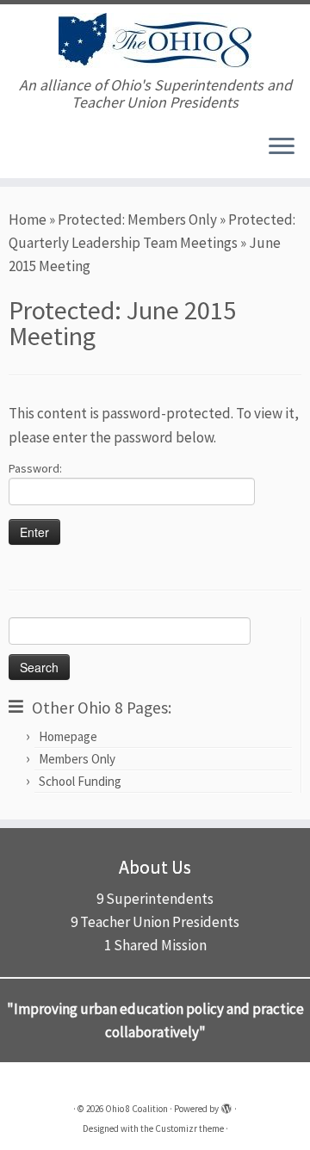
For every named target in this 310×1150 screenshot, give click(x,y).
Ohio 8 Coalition (136, 1109)
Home (27, 219)
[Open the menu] (281, 147)
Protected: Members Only (137, 219)
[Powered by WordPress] (226, 1105)
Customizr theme (189, 1128)
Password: (35, 468)
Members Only (77, 759)
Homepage (68, 736)
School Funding (80, 781)
